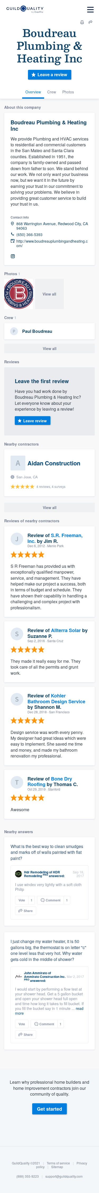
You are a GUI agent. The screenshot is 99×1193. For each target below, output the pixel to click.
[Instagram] (13, 256)
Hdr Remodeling (36, 872)
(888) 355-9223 (27, 1176)
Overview (33, 91)
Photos (68, 91)
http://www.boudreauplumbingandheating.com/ (52, 243)
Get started (49, 1108)
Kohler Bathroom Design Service (56, 698)
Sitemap (57, 1166)
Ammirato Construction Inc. (44, 976)
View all (49, 294)
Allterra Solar (66, 630)
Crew (51, 91)
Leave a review (52, 74)
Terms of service (58, 1163)
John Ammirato (35, 972)
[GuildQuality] (24, 10)
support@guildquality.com (64, 1176)
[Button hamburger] (90, 9)
